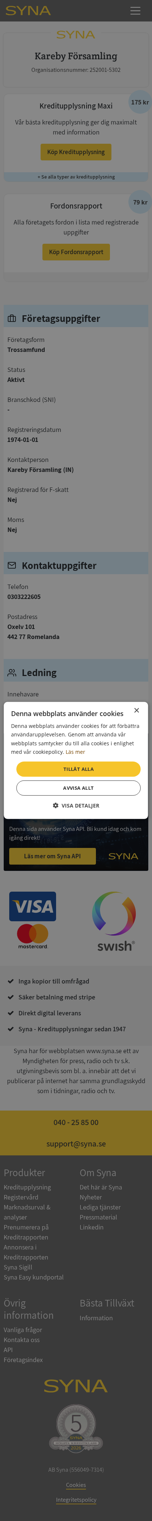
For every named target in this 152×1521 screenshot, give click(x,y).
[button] (76, 805)
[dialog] (76, 760)
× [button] (136, 710)
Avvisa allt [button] (78, 788)
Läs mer (75, 751)
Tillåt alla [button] (78, 769)
